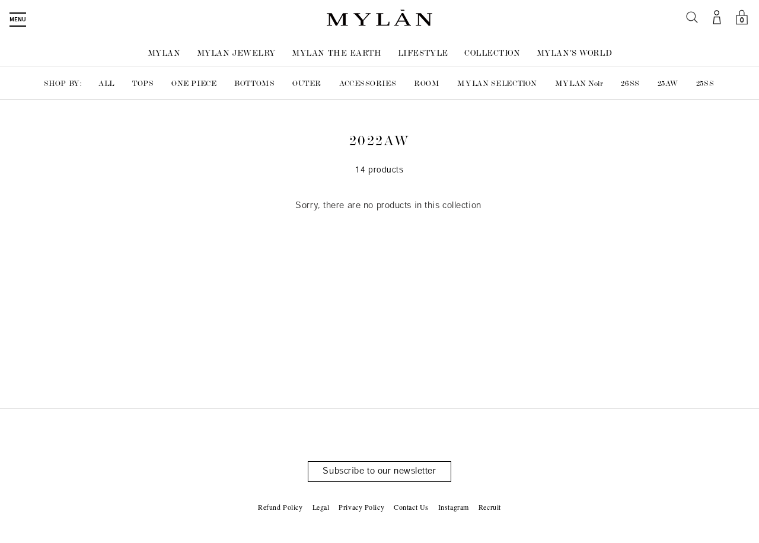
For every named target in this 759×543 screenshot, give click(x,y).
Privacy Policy (361, 507)
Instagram (453, 507)
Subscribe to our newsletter (379, 471)
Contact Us (411, 507)
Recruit (490, 507)
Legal (321, 507)
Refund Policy (280, 507)
